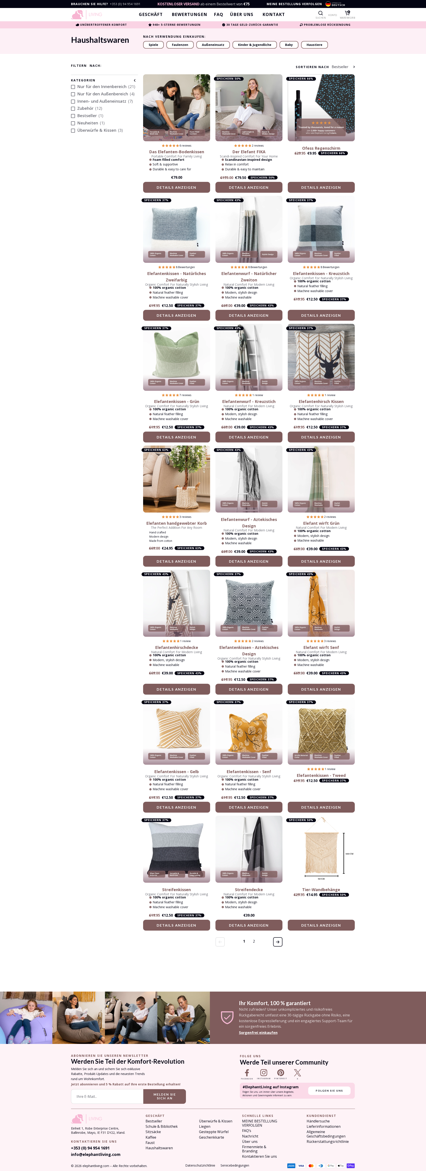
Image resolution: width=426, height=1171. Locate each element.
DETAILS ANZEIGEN (176, 187)
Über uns (250, 1142)
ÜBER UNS (241, 14)
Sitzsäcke (153, 1132)
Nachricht (250, 1136)
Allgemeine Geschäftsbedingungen (326, 1134)
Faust (150, 1143)
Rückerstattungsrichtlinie (328, 1142)
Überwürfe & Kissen (215, 1121)
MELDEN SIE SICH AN (165, 1096)
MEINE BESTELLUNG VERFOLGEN (294, 4)
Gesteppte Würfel (214, 1132)
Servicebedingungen (235, 1165)
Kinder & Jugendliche (254, 45)
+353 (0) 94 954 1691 (125, 4)
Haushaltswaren (159, 1148)
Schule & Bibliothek (162, 1126)
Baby (289, 45)
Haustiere (314, 45)
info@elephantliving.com (95, 1154)
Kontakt (273, 14)
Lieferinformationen (324, 1126)
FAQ (218, 14)
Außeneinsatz (213, 45)
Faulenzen (180, 45)
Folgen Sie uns (329, 1090)
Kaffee (151, 1137)
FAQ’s (246, 1131)
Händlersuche (318, 1121)
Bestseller (154, 1121)
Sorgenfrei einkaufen (258, 1032)
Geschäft (151, 14)
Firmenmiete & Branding (254, 1149)
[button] (170, 145)
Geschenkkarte (211, 1137)
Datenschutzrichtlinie (200, 1165)
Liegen (204, 1126)
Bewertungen (189, 14)
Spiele (153, 45)
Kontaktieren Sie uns (259, 1156)
